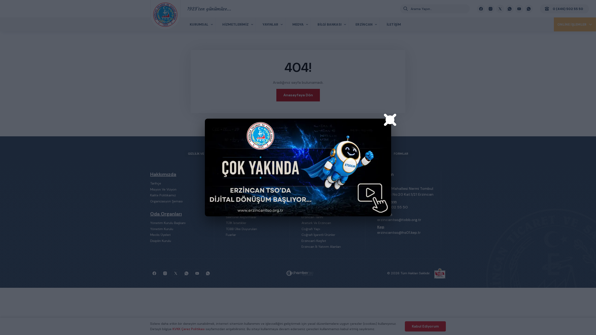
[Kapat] (390, 119)
